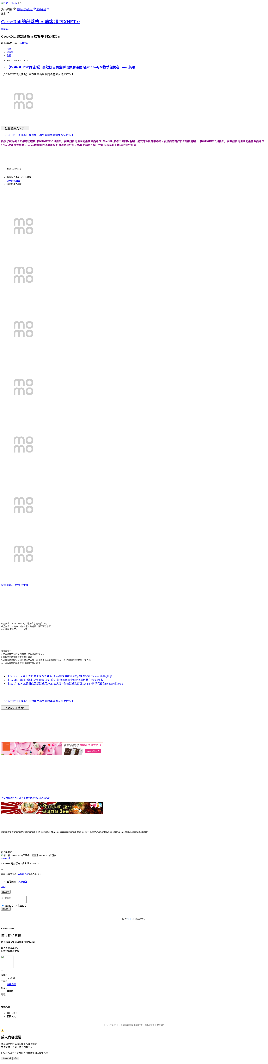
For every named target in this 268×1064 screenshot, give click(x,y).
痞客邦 (21, 874)
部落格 (10, 52)
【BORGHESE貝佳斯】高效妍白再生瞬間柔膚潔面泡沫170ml (37, 135)
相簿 (9, 49)
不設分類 (24, 43)
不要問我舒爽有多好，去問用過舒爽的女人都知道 (25, 798)
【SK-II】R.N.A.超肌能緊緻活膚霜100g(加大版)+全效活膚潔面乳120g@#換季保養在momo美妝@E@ (65, 683)
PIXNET (113, 1025)
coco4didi (5, 858)
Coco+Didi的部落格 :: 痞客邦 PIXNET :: (40, 21)
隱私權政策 (149, 1025)
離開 (16, 1058)
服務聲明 (160, 1025)
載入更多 (5, 892)
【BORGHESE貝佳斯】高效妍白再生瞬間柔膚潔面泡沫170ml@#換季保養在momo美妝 (71, 67)
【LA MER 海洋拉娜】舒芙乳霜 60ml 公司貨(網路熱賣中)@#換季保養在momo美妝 (55, 679)
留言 (27, 874)
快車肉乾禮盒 (13, 180)
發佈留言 (5, 909)
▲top (3, 886)
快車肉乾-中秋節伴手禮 (14, 584)
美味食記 (22, 881)
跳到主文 (5, 29)
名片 (9, 55)
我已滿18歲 (6, 1058)
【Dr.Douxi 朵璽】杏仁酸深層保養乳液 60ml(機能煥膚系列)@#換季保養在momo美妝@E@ (59, 676)
